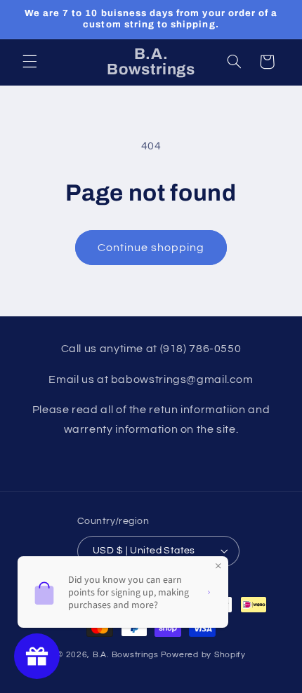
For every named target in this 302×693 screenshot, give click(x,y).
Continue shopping (151, 247)
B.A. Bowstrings (126, 655)
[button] (29, 62)
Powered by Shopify (203, 655)
